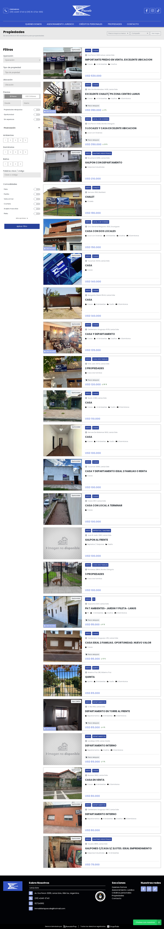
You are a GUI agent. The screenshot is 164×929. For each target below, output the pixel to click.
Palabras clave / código (13, 171)
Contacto (133, 24)
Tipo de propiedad (12, 67)
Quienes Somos (33, 24)
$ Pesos (13, 96)
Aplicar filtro (22, 226)
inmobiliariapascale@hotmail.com (50, 908)
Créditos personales (91, 24)
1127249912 (39, 903)
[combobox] (22, 72)
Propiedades (115, 24)
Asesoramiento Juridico (60, 24)
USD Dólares (30, 96)
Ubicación (8, 79)
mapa (156, 33)
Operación (8, 56)
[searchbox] (23, 72)
